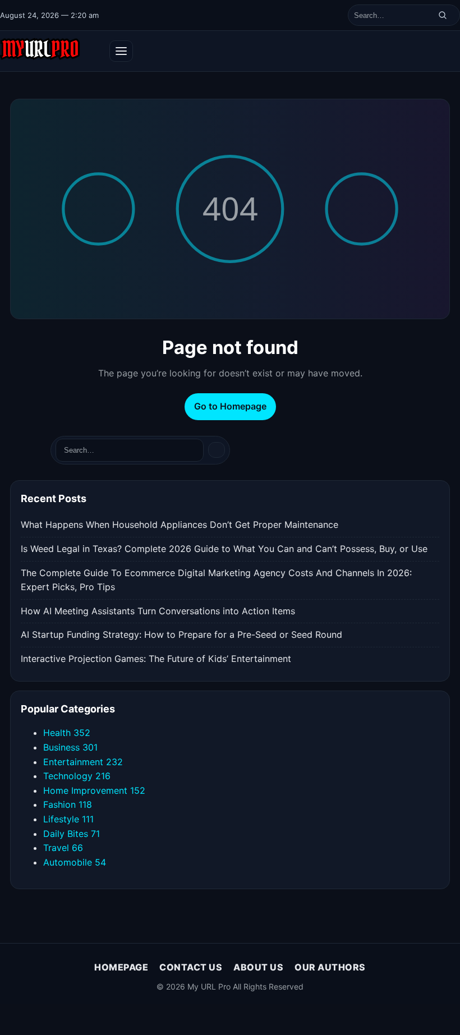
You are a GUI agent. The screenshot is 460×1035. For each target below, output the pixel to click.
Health (66, 732)
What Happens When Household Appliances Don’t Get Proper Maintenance (179, 524)
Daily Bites (71, 833)
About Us (258, 967)
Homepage (121, 967)
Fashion (67, 804)
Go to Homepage (230, 406)
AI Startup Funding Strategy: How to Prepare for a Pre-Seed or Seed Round (181, 634)
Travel (63, 847)
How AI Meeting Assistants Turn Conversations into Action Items (158, 611)
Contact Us (190, 967)
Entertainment (83, 761)
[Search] (442, 15)
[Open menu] (121, 51)
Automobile (74, 862)
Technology (77, 775)
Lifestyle (68, 819)
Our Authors (330, 967)
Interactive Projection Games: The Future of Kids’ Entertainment (156, 658)
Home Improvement (94, 790)
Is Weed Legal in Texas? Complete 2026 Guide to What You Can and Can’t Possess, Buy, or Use (224, 548)
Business (70, 747)
